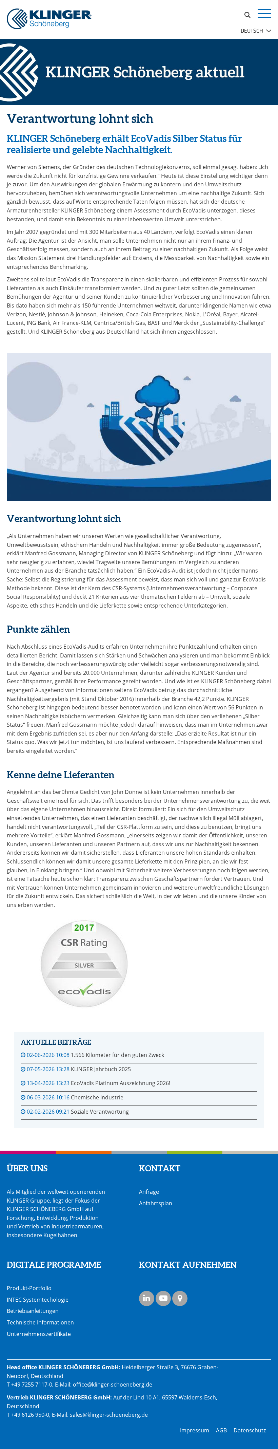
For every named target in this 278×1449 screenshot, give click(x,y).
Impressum (194, 1430)
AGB (221, 1430)
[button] (264, 13)
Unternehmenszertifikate (39, 1334)
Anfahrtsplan (155, 1203)
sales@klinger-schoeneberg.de (109, 1414)
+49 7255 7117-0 (31, 1384)
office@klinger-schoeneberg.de (112, 1384)
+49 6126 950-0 (30, 1414)
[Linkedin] (146, 1298)
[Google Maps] (179, 1298)
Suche (247, 14)
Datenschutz (250, 1430)
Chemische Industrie (97, 1097)
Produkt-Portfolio (29, 1288)
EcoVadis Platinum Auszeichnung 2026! (120, 1083)
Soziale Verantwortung (100, 1111)
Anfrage (149, 1191)
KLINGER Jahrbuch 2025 (101, 1069)
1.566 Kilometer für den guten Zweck (117, 1055)
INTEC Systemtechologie (37, 1299)
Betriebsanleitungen (33, 1311)
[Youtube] (163, 1298)
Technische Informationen (40, 1322)
